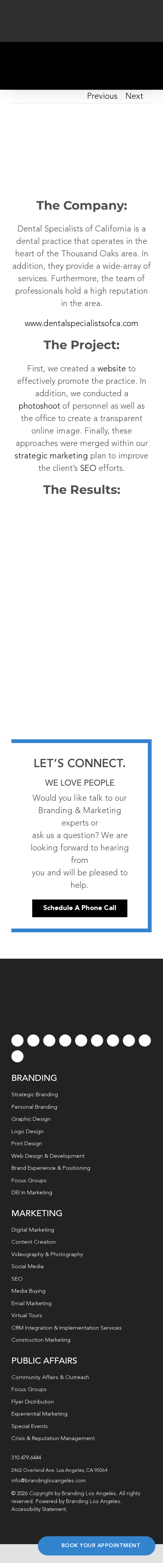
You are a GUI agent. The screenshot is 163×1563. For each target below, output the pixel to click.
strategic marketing (51, 456)
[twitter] (33, 1040)
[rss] (113, 1040)
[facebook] (17, 1040)
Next (134, 96)
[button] (81, 1470)
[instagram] (49, 1040)
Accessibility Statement (38, 1509)
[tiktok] (65, 1040)
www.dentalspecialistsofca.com (81, 324)
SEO (88, 468)
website (111, 369)
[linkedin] (97, 1040)
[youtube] (81, 1040)
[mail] (145, 1040)
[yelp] (129, 1040)
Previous (102, 96)
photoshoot (39, 406)
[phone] (17, 1056)
